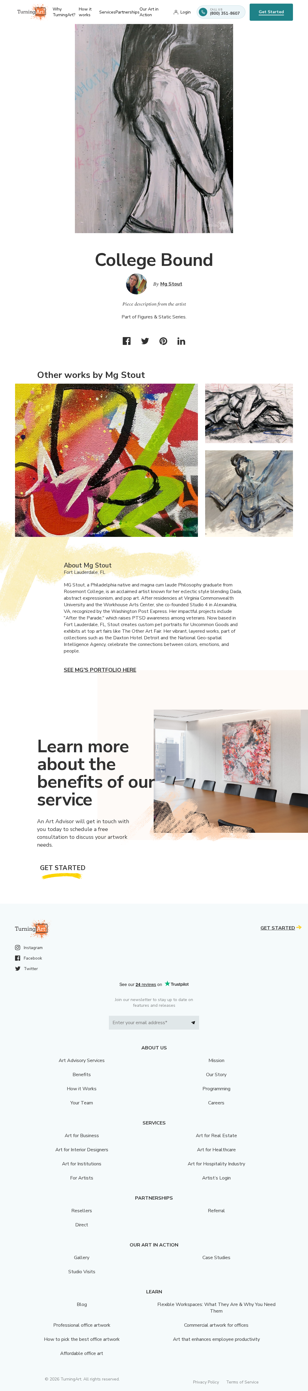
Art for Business (82, 1135)
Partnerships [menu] (128, 12)
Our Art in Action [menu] (149, 12)
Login (185, 12)
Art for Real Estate (216, 1135)
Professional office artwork (81, 1325)
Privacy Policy (206, 1382)
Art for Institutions (81, 1164)
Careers (216, 1103)
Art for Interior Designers (81, 1149)
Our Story (216, 1074)
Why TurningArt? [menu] (64, 12)
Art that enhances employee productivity (216, 1339)
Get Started (271, 12)
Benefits (81, 1074)
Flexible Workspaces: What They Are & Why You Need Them (216, 1307)
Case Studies (216, 1257)
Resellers (81, 1210)
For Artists (81, 1178)
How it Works (82, 1088)
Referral (216, 1210)
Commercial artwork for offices (216, 1325)
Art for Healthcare (216, 1149)
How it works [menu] (85, 12)
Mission (216, 1060)
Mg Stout (171, 284)
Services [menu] (107, 12)
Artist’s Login (216, 1178)
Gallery (81, 1257)
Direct (81, 1225)
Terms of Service (242, 1382)
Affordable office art (81, 1353)
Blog (82, 1304)
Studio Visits (81, 1271)
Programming (216, 1088)
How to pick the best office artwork (82, 1339)
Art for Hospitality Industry (216, 1164)
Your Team (81, 1103)
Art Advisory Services (82, 1060)
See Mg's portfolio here (100, 670)
